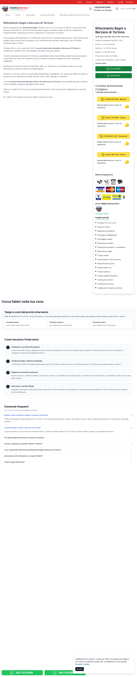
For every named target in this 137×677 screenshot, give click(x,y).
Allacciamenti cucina (106, 263)
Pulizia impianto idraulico (108, 276)
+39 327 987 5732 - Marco (115, 154)
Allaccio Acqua (104, 227)
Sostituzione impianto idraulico (110, 288)
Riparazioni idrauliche (106, 231)
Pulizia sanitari (103, 255)
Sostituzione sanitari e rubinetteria (111, 247)
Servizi (17, 15)
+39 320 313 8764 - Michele (115, 99)
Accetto (80, 669)
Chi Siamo (129, 2)
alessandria (30, 15)
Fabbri (79, 2)
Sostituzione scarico (106, 284)
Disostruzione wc (105, 268)
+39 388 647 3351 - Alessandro (115, 136)
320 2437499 (115, 69)
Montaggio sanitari (105, 239)
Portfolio (110, 2)
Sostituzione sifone (105, 280)
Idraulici (89, 2)
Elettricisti (99, 2)
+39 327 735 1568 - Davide (115, 118)
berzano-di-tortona (47, 15)
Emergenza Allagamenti (107, 235)
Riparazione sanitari (105, 243)
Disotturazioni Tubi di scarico (109, 259)
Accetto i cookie (82, 664)
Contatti (120, 2)
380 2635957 (115, 75)
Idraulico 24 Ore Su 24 (107, 223)
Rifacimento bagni (105, 251)
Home (8, 15)
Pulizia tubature (104, 272)
